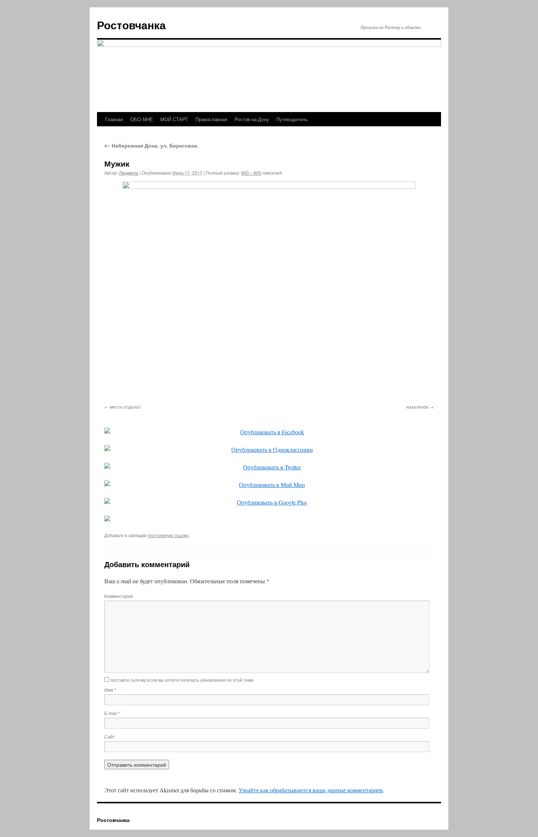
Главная (114, 119)
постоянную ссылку (168, 535)
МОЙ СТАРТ (174, 119)
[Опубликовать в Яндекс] (269, 518)
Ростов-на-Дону (252, 119)
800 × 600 (251, 173)
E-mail (112, 713)
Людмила (128, 173)
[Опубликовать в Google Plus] (269, 502)
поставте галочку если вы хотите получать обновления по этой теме (182, 680)
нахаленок (417, 406)
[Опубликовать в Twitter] (269, 467)
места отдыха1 (125, 406)
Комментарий (118, 596)
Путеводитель (292, 119)
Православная (211, 119)
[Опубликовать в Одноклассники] (269, 449)
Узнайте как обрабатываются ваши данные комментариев (311, 790)
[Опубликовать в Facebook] (269, 432)
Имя (110, 690)
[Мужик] (269, 291)
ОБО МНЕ (141, 119)
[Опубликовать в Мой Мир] (269, 484)
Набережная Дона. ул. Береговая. (151, 145)
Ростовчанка (131, 25)
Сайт (109, 736)
